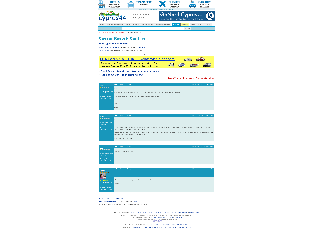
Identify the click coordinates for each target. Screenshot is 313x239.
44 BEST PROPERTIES (163, 24)
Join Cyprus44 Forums (107, 201)
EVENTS (185, 24)
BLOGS (200, 24)
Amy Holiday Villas (170, 227)
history (191, 212)
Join (116, 84)
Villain (102, 116)
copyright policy (156, 217)
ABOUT (208, 24)
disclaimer (180, 217)
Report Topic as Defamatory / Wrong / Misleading (191, 78)
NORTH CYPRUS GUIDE (115, 24)
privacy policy (168, 217)
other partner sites (184, 227)
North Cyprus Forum (117, 32)
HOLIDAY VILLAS (147, 24)
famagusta (166, 212)
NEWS (193, 24)
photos (174, 212)
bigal (101, 85)
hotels (145, 212)
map (179, 212)
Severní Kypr (171, 224)
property (152, 212)
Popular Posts (104, 50)
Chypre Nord (160, 224)
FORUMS (176, 24)
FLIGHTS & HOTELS (132, 24)
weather (185, 212)
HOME (102, 24)
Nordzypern (150, 224)
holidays (133, 212)
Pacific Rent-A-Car (155, 227)
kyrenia (158, 212)
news (197, 212)
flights (139, 212)
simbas (102, 170)
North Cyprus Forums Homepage (114, 44)
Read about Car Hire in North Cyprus (122, 75)
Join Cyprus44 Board (109, 47)
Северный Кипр (182, 224)
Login (142, 47)
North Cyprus (104, 32)
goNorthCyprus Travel (139, 227)
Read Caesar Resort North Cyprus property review (130, 71)
